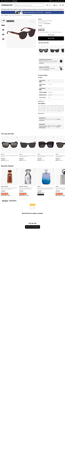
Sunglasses (6, 15)
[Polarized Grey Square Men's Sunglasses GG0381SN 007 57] (35, 137)
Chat (49, 126)
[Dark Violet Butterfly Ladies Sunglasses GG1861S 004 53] (53, 137)
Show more (41, 113)
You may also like (43, 43)
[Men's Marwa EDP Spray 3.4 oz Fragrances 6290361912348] (35, 169)
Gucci (10, 15)
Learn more (41, 62)
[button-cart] (63, 5)
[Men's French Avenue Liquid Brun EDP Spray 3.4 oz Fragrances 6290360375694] (17, 169)
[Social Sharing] (31, 21)
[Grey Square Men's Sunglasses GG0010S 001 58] (17, 137)
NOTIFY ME (51, 38)
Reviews (5, 201)
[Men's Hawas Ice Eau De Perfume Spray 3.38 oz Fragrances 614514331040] (53, 169)
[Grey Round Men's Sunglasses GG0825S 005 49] (34, 21)
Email (45, 126)
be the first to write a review (32, 226)
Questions (12, 201)
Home (2, 15)
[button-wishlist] (60, 5)
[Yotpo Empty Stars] (41, 23)
